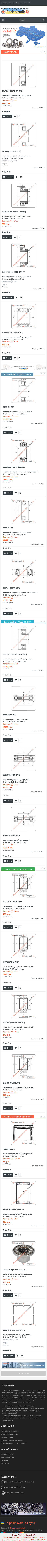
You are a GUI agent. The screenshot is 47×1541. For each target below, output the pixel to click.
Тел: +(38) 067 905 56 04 (15, 1487)
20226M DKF (8, 528)
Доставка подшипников (10, 1431)
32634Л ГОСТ (8, 407)
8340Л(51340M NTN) (11, 775)
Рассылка (5, 1463)
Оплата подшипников (9, 1434)
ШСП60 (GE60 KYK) (11, 1083)
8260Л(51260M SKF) (11, 835)
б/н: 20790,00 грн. (8, 421)
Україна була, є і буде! (21, 1523)
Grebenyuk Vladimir (17, 1528)
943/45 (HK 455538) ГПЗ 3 (13, 1209)
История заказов (7, 1457)
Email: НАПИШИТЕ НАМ (14, 1493)
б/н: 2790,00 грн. (7, 105)
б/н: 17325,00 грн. (8, 729)
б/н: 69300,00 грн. (8, 789)
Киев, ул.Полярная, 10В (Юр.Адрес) (19, 1482)
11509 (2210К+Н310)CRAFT (13, 272)
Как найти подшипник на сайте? (13, 1443)
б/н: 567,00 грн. (7, 916)
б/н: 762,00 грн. (7, 1284)
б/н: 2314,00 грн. (8, 976)
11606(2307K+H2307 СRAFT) (14, 212)
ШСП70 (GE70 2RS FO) (12, 902)
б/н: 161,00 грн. (6, 347)
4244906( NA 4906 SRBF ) (12, 332)
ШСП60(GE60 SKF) (11, 962)
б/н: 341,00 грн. (6, 226)
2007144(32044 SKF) (11, 588)
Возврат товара (7, 1437)
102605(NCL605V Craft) (11, 151)
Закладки (4, 1460)
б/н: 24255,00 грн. (8, 669)
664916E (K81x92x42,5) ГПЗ (14, 1330)
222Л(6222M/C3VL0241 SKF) (15, 654)
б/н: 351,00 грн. (7, 1037)
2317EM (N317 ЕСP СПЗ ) (12, 91)
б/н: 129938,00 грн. (8, 850)
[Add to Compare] (19, 116)
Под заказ (5, 166)
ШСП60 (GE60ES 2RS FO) (14, 1022)
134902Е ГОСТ (9, 1149)
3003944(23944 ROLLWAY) (14, 467)
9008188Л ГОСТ (9, 715)
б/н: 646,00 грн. (7, 1097)
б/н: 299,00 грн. (7, 1224)
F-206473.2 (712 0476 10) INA (15, 1270)
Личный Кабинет (7, 1454)
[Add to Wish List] (15, 116)
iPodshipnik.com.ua (40, 47)
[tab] (17, 374)
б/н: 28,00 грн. (7, 1164)
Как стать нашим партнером (12, 1440)
